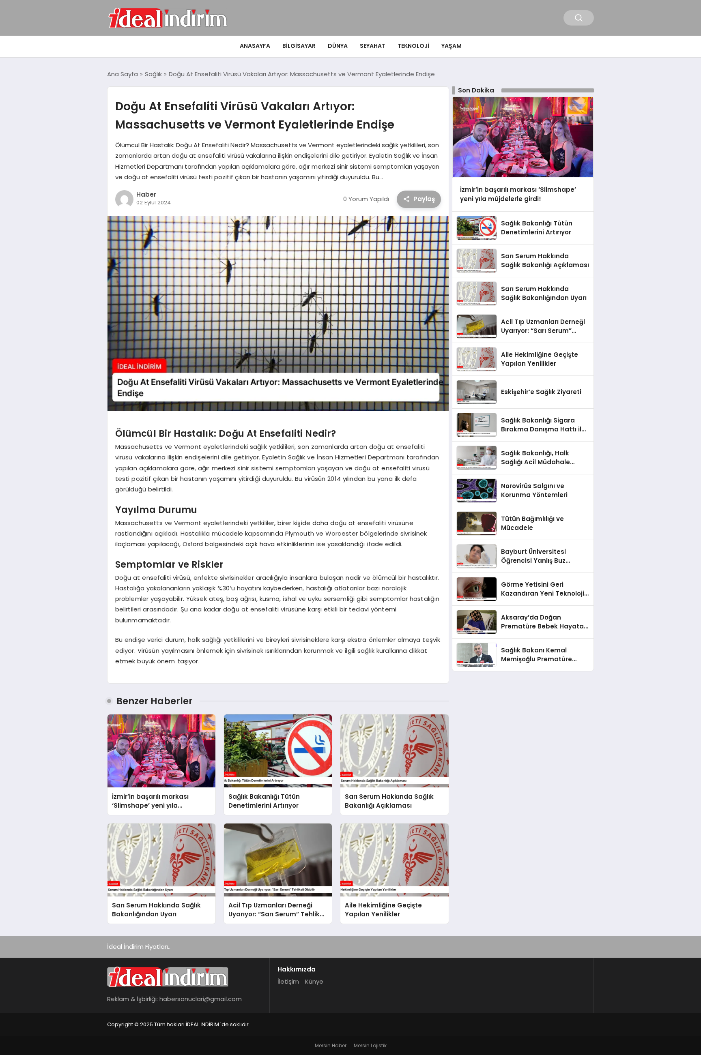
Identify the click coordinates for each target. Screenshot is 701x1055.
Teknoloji (413, 46)
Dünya (338, 46)
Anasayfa (255, 46)
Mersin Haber (330, 1045)
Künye (314, 981)
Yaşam (451, 46)
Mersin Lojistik (370, 1045)
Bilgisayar (299, 46)
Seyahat (372, 46)
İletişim (288, 981)
